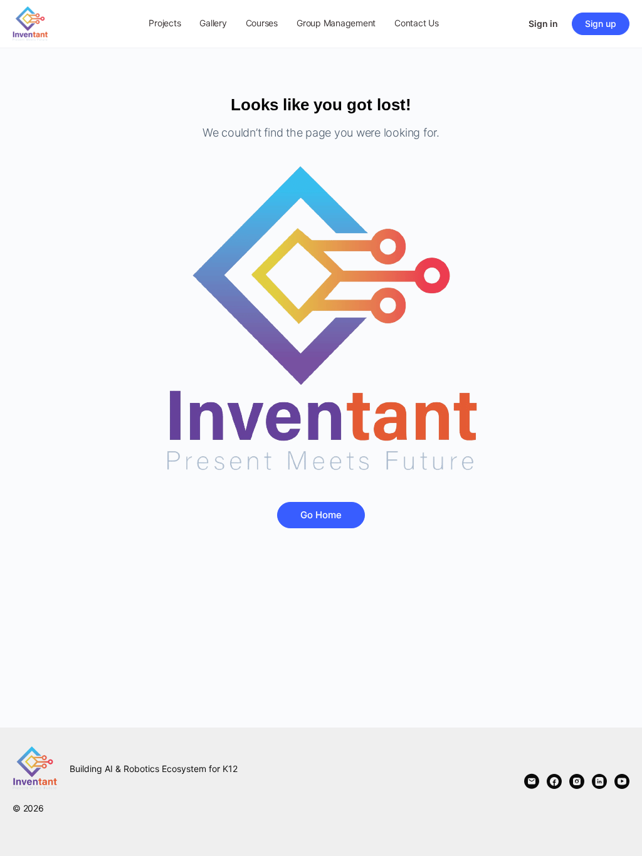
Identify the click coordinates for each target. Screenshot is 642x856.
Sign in (543, 23)
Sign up (600, 23)
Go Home (321, 515)
